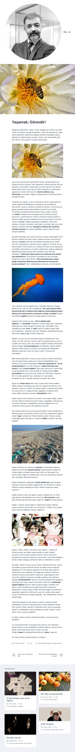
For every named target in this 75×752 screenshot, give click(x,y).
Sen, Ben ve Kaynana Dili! (52, 694)
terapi (61, 729)
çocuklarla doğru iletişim (50, 699)
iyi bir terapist (47, 729)
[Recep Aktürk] (33, 32)
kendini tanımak (18, 743)
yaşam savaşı (57, 643)
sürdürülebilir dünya (45, 643)
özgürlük (20, 706)
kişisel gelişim (13, 706)
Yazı (31, 643)
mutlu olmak (55, 729)
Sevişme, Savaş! (13, 738)
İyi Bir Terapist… (48, 724)
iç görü (11, 743)
